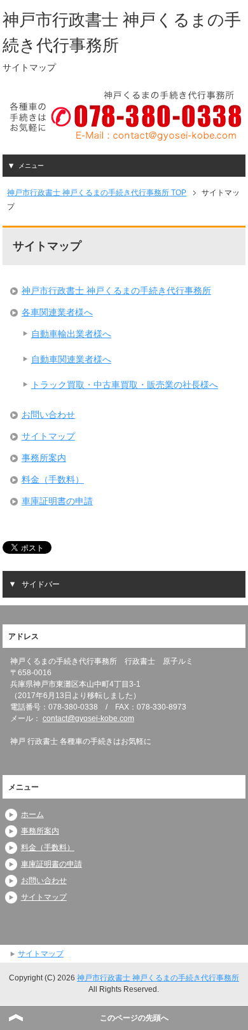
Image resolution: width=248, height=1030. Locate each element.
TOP (96, 192)
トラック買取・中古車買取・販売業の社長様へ (124, 385)
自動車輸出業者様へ (71, 334)
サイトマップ (48, 436)
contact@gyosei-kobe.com (88, 718)
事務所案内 (44, 458)
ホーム (32, 814)
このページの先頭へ (134, 1017)
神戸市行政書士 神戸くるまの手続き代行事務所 (116, 290)
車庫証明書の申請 (57, 501)
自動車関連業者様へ (71, 359)
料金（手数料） (53, 479)
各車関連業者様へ (57, 312)
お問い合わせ (48, 414)
